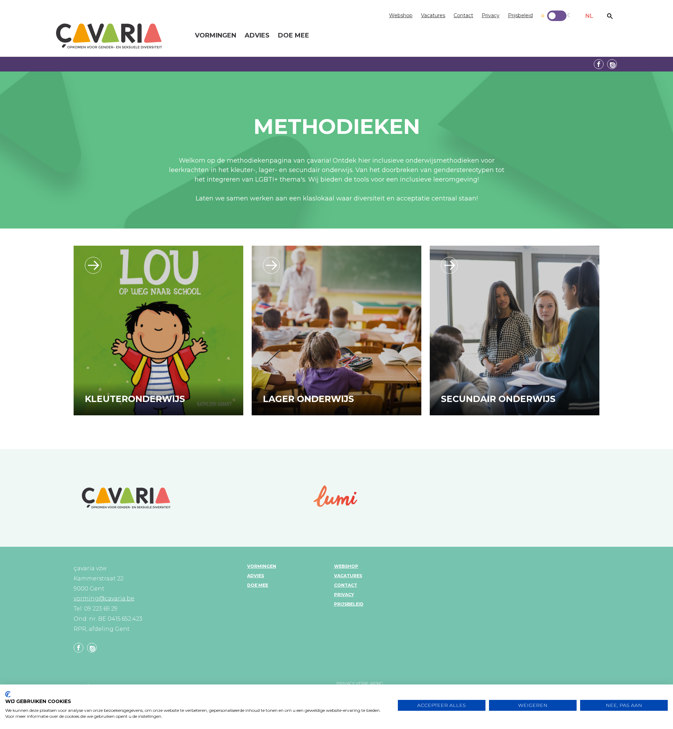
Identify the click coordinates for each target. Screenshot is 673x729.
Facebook (599, 64)
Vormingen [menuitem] (215, 35)
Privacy (490, 15)
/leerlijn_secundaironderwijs (449, 265)
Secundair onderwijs (498, 399)
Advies (255, 575)
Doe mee (257, 585)
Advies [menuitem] (257, 35)
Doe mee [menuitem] (293, 35)
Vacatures (433, 15)
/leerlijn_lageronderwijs (271, 265)
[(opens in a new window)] (335, 496)
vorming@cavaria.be (104, 598)
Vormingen (261, 566)
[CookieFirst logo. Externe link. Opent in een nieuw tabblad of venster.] (8, 694)
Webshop (401, 15)
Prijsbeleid (520, 15)
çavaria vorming (109, 35)
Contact (463, 15)
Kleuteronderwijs (135, 399)
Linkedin (612, 64)
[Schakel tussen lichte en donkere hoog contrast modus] (556, 16)
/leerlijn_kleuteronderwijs (93, 265)
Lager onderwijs (308, 399)
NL (589, 16)
